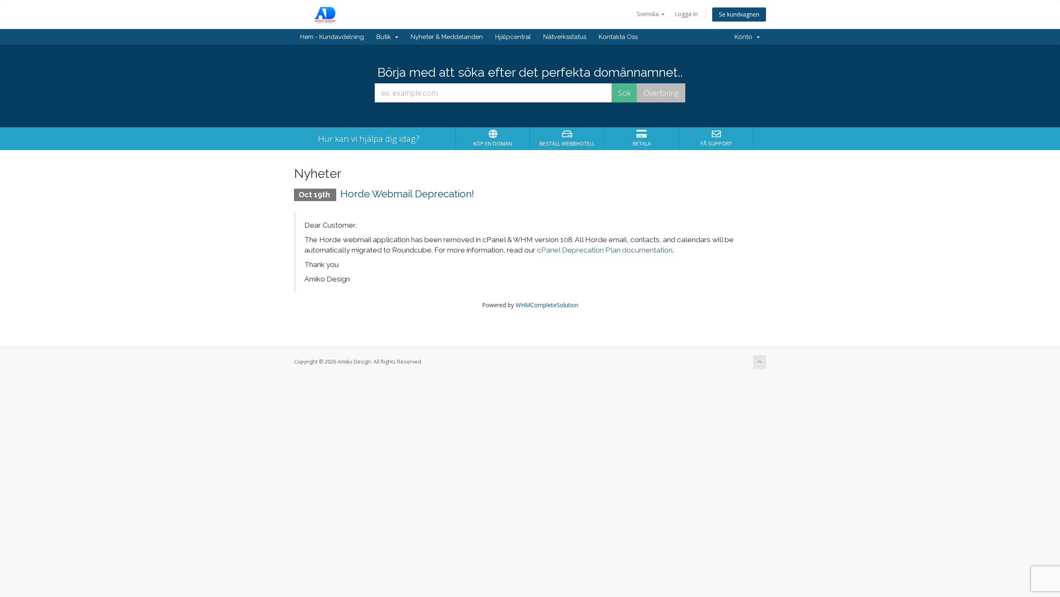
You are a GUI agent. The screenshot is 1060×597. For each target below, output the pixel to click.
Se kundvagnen (739, 14)
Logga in (686, 14)
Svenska (648, 14)
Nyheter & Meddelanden (447, 37)
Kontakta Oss (618, 37)
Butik (385, 37)
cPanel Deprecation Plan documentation (604, 250)
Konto (745, 37)
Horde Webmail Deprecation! (407, 194)
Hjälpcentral (513, 37)
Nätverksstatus (564, 37)
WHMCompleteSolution (547, 305)
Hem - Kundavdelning (332, 37)
